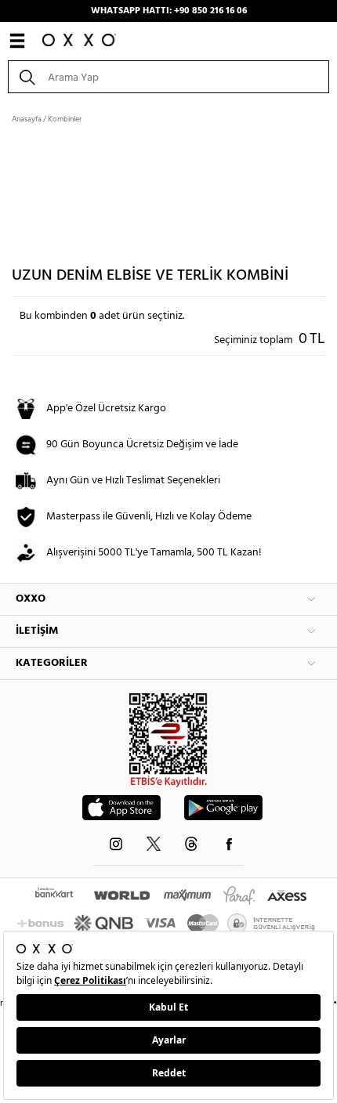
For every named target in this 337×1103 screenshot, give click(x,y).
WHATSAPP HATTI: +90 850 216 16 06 (169, 11)
